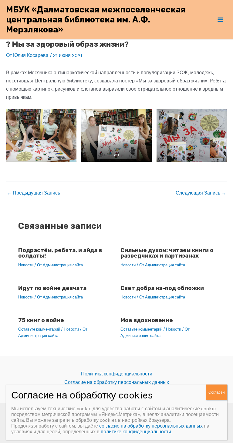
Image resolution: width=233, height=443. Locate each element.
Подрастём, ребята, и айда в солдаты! (60, 253)
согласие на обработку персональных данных (151, 426)
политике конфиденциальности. (136, 432)
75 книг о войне (41, 320)
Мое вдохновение (146, 320)
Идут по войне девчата (52, 288)
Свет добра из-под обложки (162, 288)
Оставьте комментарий (39, 329)
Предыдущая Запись (33, 193)
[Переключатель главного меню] (220, 19)
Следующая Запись (201, 193)
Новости (25, 265)
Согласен (216, 392)
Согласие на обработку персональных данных (116, 382)
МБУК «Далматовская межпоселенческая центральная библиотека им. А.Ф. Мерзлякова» (96, 20)
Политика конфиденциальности (116, 374)
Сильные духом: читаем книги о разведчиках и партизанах (167, 253)
